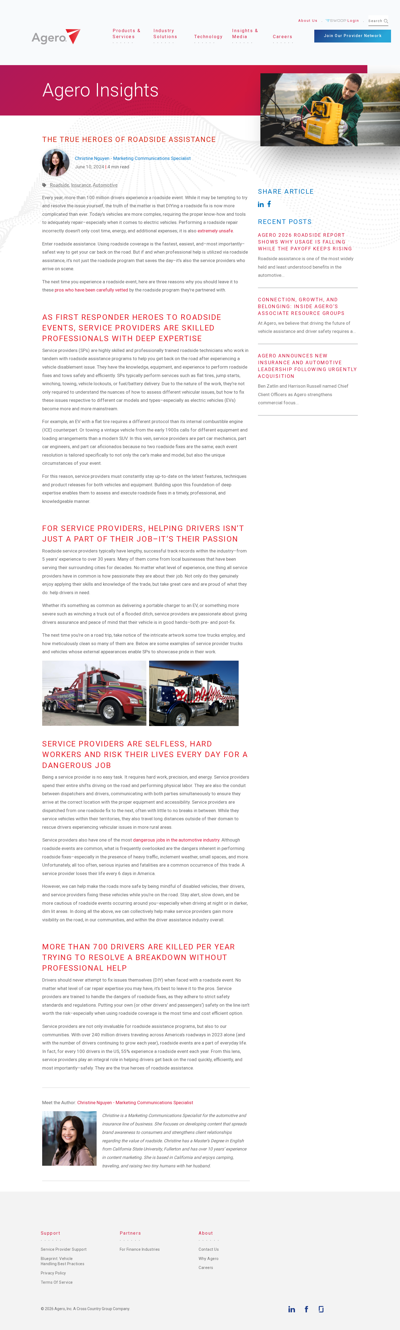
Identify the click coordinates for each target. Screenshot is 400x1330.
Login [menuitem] (353, 21)
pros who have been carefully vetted (91, 290)
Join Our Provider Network (353, 36)
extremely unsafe (215, 230)
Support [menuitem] (51, 1233)
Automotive (105, 185)
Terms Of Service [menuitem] (57, 1282)
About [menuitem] (206, 1233)
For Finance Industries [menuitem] (140, 1249)
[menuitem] (128, 34)
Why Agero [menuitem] (209, 1258)
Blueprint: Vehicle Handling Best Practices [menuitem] (63, 1261)
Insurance (81, 185)
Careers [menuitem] (206, 1267)
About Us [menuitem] (308, 21)
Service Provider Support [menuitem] (64, 1249)
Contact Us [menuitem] (209, 1249)
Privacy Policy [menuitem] (53, 1273)
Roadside (59, 185)
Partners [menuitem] (130, 1233)
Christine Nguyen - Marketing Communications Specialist (135, 1102)
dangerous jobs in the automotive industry (176, 840)
